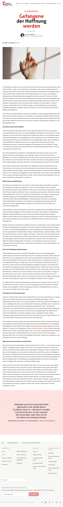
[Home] (2, 442)
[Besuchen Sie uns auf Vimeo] (49, 502)
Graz (3, 451)
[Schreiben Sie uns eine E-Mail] (56, 502)
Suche (59, 3)
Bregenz (19, 463)
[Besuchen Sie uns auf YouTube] (46, 502)
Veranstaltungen (51, 3)
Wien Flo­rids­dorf (22, 451)
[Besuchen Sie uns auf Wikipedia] (53, 502)
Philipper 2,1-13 (14, 43)
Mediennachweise (30, 502)
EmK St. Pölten (6, 461)
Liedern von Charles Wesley (43, 326)
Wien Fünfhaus (21, 454)
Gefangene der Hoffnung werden (31, 442)
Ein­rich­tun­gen (52, 461)
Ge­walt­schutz (52, 473)
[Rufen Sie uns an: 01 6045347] (60, 502)
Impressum (51, 465)
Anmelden (33, 494)
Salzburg (4, 464)
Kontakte (51, 453)
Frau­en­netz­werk (38, 463)
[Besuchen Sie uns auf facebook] (42, 502)
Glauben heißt (37, 454)
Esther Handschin (30, 34)
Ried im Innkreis (7, 458)
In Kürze (35, 451)
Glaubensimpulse (13, 442)
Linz (3, 454)
